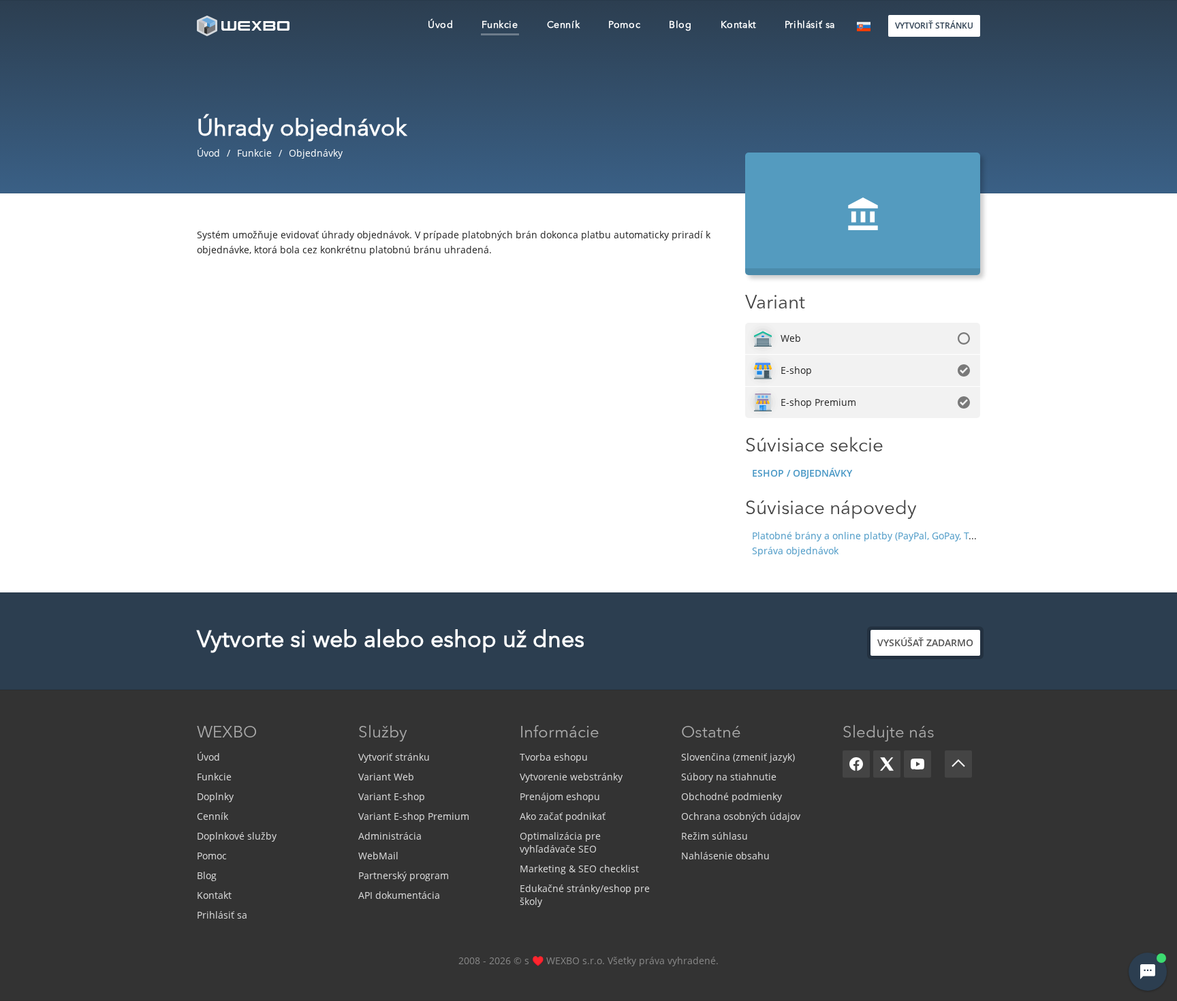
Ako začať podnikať (563, 816)
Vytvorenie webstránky (571, 776)
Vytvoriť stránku (394, 756)
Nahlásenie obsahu (725, 855)
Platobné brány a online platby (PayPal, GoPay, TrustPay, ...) (885, 535)
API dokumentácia (399, 895)
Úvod (208, 756)
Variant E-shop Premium (413, 816)
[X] (886, 764)
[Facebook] (856, 764)
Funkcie (214, 776)
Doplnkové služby (237, 835)
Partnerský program (403, 875)
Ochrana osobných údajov (740, 816)
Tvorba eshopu (554, 756)
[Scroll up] (958, 764)
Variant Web (386, 776)
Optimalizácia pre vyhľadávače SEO (560, 842)
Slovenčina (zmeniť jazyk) (738, 756)
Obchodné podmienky (731, 796)
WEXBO (227, 733)
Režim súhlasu (714, 835)
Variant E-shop (391, 796)
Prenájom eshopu (560, 796)
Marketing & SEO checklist (579, 868)
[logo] (244, 25)
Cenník (212, 816)
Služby (382, 733)
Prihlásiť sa (222, 914)
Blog (207, 875)
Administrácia (390, 835)
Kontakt (214, 895)
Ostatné (711, 733)
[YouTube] (917, 764)
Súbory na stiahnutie (728, 776)
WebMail (378, 855)
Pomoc (212, 855)
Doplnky (215, 796)
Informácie (559, 733)
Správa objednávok (795, 550)
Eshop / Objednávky (802, 472)
